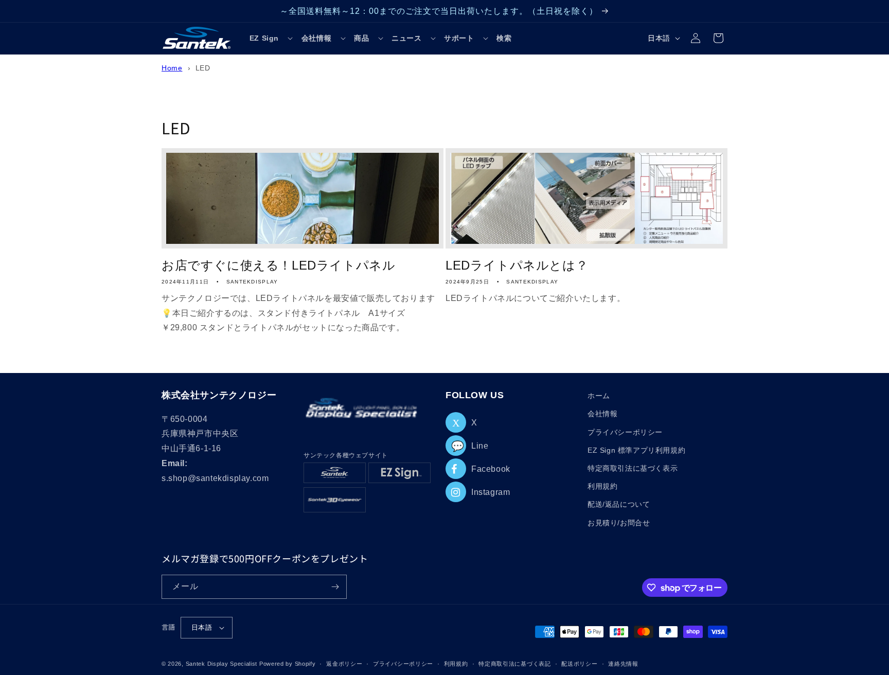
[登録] (335, 587)
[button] (271, 38)
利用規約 (602, 486)
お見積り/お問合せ (619, 523)
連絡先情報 (623, 664)
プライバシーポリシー (625, 432)
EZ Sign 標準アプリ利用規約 (636, 450)
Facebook (490, 469)
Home (172, 68)
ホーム (599, 396)
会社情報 (602, 414)
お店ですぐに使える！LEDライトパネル (278, 265)
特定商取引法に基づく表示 (633, 468)
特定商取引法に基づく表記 (514, 664)
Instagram (490, 492)
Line (469, 445)
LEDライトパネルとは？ (517, 265)
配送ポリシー (579, 664)
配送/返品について (619, 504)
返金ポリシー (344, 664)
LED (202, 68)
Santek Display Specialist (222, 664)
